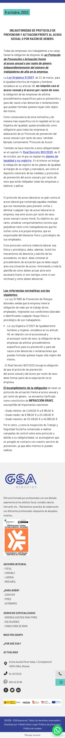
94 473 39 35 (15, 673)
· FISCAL (7, 568)
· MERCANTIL (9, 581)
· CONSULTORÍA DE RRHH (15, 626)
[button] (57, 730)
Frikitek (21, 724)
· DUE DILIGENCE (11, 621)
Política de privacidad (49, 724)
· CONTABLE (9, 572)
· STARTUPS (9, 594)
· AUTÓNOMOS (10, 603)
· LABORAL (8, 577)
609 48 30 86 (15, 682)
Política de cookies (32, 728)
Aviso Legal (31, 724)
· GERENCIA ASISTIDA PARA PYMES (20, 617)
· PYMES (7, 599)
